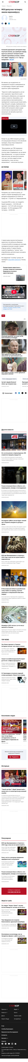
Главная (3, 6)
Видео (15, 1009)
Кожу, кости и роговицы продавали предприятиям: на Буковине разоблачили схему (12, 859)
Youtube (15, 307)
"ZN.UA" (11, 60)
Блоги (15, 1012)
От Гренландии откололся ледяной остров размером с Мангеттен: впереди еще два (13, 675)
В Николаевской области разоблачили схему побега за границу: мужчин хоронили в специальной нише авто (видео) (13, 591)
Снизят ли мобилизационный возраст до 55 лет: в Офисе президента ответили (13, 661)
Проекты (3, 1009)
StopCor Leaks (6, 900)
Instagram (5, 309)
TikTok (10, 309)
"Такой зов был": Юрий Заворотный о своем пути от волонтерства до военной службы (13, 791)
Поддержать (15, 757)
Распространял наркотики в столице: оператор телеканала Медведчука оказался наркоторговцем (12, 270)
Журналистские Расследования (9, 1032)
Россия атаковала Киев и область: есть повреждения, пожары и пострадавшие (13, 487)
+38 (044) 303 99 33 (14, 892)
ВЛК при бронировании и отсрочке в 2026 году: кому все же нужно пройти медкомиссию (13, 557)
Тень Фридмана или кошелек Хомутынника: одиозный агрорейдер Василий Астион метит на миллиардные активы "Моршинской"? (13, 922)
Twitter (18, 307)
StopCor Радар (5, 1019)
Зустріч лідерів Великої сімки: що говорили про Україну (8, 384)
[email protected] (15, 1055)
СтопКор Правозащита (7, 1029)
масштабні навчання (14, 260)
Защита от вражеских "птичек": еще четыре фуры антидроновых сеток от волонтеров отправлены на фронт (11, 737)
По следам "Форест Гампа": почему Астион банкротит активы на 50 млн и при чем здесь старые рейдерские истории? (13, 908)
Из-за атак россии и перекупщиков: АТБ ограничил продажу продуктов (13, 454)
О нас (2, 1026)
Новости (3, 1012)
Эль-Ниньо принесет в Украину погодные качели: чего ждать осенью (12, 645)
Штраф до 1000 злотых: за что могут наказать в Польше (12, 626)
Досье (3, 1016)
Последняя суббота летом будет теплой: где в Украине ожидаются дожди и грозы (13, 522)
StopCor (11, 16)
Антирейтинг (17, 1019)
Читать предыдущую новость (9, 379)
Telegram (5, 307)
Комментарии (8, 393)
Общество (9, 6)
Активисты (4, 1035)
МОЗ (3, 315)
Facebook (10, 307)
